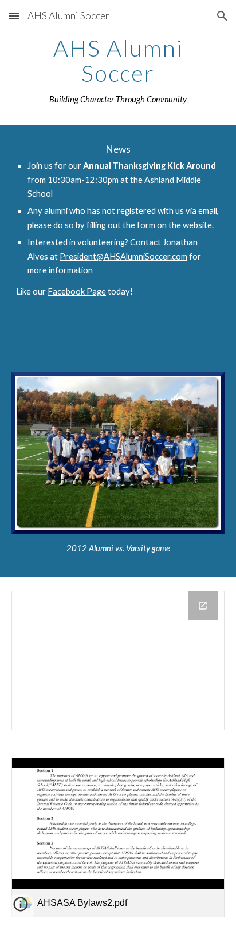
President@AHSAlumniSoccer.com (123, 256)
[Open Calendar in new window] (203, 605)
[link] (118, 837)
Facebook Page (77, 291)
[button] (13, 15)
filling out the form (120, 225)
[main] (118, 71)
